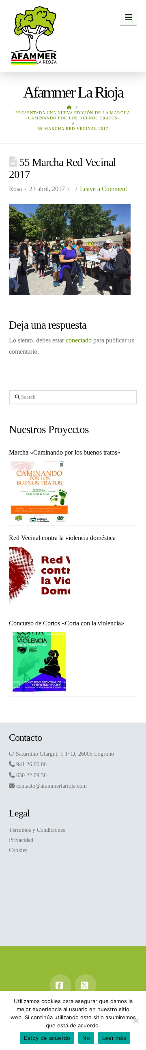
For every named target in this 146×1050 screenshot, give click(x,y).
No (86, 1038)
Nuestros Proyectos (49, 429)
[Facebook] (60, 985)
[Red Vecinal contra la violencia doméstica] (39, 577)
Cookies (18, 850)
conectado (79, 340)
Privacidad (21, 840)
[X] (86, 985)
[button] (128, 17)
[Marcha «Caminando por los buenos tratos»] (39, 491)
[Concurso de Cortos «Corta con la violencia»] (39, 662)
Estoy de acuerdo (47, 1038)
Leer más (114, 1038)
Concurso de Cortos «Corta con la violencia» (66, 623)
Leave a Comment (103, 188)
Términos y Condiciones (37, 830)
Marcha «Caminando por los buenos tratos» (64, 452)
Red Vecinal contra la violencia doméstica (62, 537)
